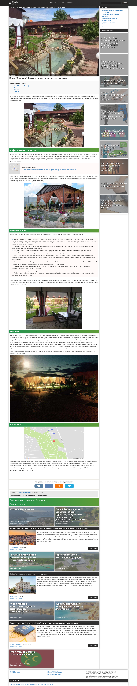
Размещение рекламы (54, 672)
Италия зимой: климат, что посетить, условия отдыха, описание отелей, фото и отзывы (49, 528)
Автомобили (106, 12)
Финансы (105, 16)
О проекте (61, 3)
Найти (125, 3)
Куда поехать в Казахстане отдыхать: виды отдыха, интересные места (23, 607)
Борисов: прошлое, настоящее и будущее (68, 556)
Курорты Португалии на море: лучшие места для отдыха (69, 606)
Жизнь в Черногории (22, 509)
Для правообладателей (54, 674)
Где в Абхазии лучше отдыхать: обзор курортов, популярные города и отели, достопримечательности (70, 514)
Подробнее (93, 548)
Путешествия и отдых (16, 523)
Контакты (69, 3)
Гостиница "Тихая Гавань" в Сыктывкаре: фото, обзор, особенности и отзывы (49, 169)
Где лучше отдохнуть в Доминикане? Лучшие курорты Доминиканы (23, 557)
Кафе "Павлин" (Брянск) (21, 86)
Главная (53, 3)
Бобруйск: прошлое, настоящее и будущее (28, 574)
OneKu (15, 2)
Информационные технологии (112, 10)
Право (104, 27)
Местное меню (18, 88)
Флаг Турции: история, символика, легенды (23, 653)
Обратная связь (15, 672)
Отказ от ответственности (44, 684)
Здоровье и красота (108, 23)
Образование (106, 20)
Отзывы (16, 90)
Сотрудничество (52, 671)
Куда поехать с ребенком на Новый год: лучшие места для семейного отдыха (44, 623)
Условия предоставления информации (22, 684)
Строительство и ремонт (110, 14)
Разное (104, 25)
